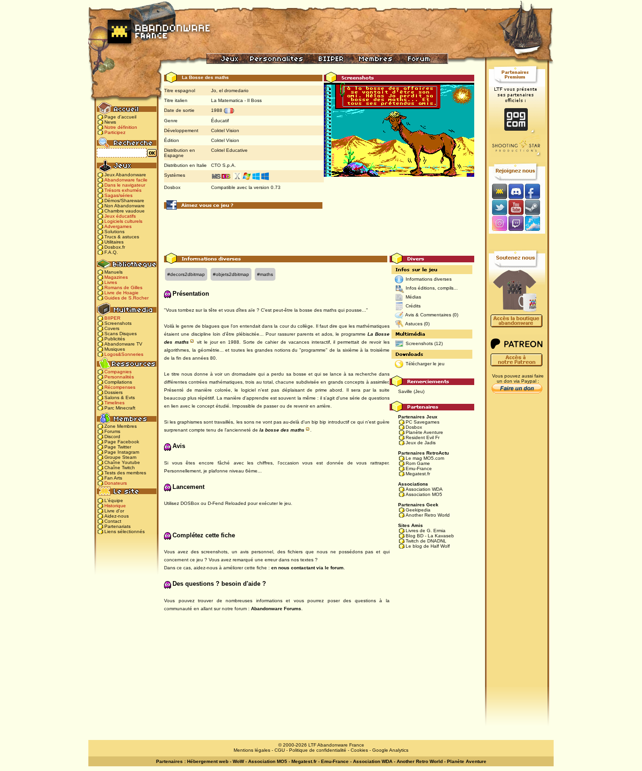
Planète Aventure (424, 432)
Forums (112, 431)
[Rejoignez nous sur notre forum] (498, 191)
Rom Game (418, 463)
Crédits (413, 305)
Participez (114, 132)
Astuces (414, 323)
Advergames (118, 226)
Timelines (114, 402)
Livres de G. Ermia (426, 530)
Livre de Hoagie (121, 292)
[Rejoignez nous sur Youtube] (516, 207)
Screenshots (118, 323)
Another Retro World (428, 515)
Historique (115, 505)
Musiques (114, 349)
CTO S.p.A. (223, 165)
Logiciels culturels (123, 221)
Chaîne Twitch (119, 467)
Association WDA (424, 489)
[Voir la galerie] (399, 129)
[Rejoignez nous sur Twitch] (516, 224)
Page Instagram (121, 452)
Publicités (114, 338)
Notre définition (120, 127)
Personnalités (119, 376)
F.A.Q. (111, 252)
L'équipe (113, 500)
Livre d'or (114, 510)
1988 (216, 110)
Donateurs (115, 483)
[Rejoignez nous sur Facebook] (535, 191)
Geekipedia (418, 509)
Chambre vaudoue (124, 210)
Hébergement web (207, 761)
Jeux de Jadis (421, 442)
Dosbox (414, 427)
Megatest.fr (418, 473)
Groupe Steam (120, 457)
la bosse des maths (282, 430)
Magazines (116, 277)
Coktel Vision (225, 130)
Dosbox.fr (114, 247)
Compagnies (118, 371)
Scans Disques (120, 333)
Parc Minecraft (119, 407)
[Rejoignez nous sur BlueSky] (535, 224)
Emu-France (419, 468)
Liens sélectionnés (124, 531)
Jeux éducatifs (120, 216)
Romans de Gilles (123, 287)
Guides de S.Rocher (126, 297)
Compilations (118, 382)
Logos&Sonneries (123, 354)
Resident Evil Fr (422, 437)
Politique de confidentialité (317, 750)
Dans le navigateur (124, 185)
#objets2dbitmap (231, 274)
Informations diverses (429, 279)
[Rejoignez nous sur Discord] (516, 191)
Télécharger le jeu (425, 363)
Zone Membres (120, 426)
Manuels (113, 272)
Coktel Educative (229, 150)
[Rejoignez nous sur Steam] (535, 207)
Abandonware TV (123, 343)
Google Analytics (390, 750)
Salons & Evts (119, 397)
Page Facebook (121, 441)
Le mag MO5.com (425, 458)
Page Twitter (117, 446)
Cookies (359, 750)
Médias (413, 296)
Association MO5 (424, 494)
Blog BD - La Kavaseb (430, 535)
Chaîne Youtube (122, 462)
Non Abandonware (124, 205)
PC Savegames (422, 422)
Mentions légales (252, 750)
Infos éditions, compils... (432, 288)
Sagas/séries (118, 195)
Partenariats (117, 526)
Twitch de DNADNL (426, 540)
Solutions (114, 231)
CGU (279, 750)
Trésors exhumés (122, 190)
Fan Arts (113, 477)
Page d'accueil (120, 116)
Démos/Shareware (124, 200)
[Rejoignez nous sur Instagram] (498, 224)
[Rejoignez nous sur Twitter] (498, 207)
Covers (111, 328)
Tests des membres (125, 472)
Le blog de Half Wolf (428, 546)
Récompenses (119, 387)
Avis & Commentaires (428, 314)
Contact (112, 521)
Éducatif (220, 120)
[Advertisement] (319, 232)
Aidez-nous (116, 516)
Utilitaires (114, 241)
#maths (265, 274)
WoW (238, 761)
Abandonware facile (126, 179)
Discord (112, 436)
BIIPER (112, 318)
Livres (110, 282)
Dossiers (113, 392)
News (110, 122)
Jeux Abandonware (125, 174)
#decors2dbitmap (186, 274)
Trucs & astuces (121, 236)
